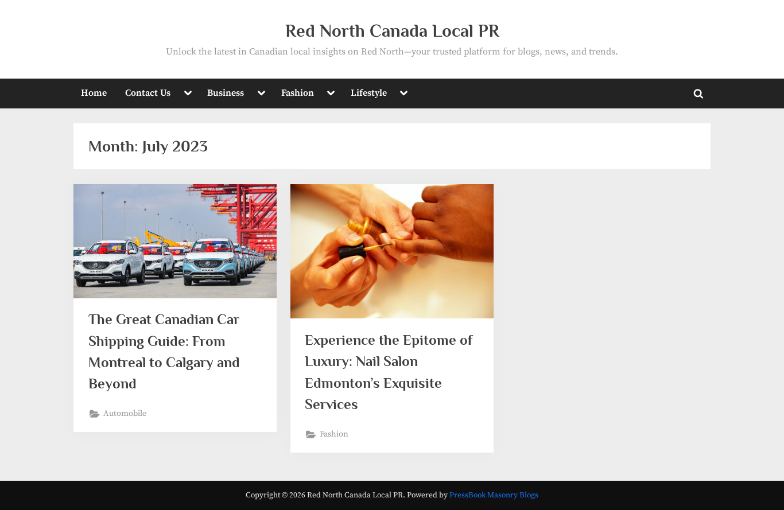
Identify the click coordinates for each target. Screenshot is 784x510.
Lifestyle (369, 93)
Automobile (124, 413)
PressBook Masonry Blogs (493, 495)
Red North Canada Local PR (392, 31)
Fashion (297, 93)
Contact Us (147, 93)
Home (94, 93)
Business (225, 93)
